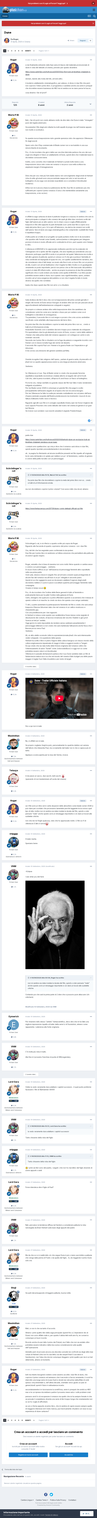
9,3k (14, 1105)
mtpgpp (14, 834)
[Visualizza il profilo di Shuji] (13, 1296)
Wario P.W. (13, 115)
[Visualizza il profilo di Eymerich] (13, 1024)
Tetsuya (13, 770)
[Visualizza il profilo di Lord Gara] (13, 1090)
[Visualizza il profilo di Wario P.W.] (13, 123)
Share (71, 40)
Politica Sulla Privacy (58, 1500)
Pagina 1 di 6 (43, 51)
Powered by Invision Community (48, 1505)
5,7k (14, 854)
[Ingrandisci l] (55, 925)
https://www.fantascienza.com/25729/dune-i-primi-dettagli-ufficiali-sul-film (54, 508)
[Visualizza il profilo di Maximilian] (13, 744)
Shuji (13, 1287)
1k (14, 135)
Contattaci (72, 1500)
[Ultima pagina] (34, 50)
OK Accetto (88, 1514)
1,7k (14, 887)
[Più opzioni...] (91, 59)
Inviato (33, 60)
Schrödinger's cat (13, 469)
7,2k (14, 756)
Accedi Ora (69, 1455)
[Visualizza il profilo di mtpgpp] (13, 842)
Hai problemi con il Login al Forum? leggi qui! (46, 3)
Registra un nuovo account (28, 1455)
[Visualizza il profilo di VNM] (13, 874)
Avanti (28, 51)
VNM (13, 866)
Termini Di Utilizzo (51, 1515)
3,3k (14, 791)
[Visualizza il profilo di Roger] (6, 40)
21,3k (14, 80)
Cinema (27, 42)
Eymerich (14, 1016)
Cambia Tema (41, 1500)
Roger (15, 39)
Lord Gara (13, 1082)
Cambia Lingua (27, 1500)
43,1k (14, 1311)
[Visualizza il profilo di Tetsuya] (13, 778)
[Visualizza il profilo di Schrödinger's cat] (13, 479)
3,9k (14, 491)
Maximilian (13, 736)
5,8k (14, 1037)
